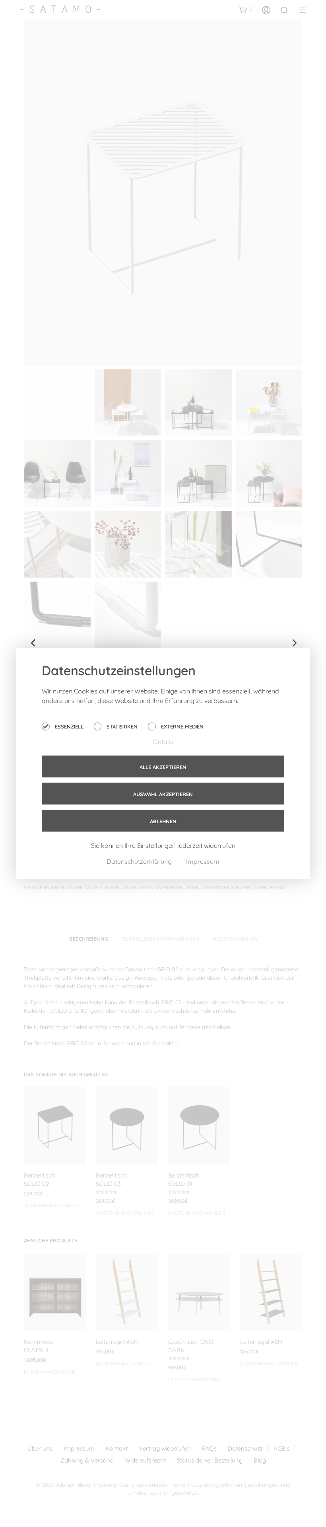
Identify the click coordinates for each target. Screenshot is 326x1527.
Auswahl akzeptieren (163, 794)
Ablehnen (163, 821)
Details (163, 742)
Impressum (202, 861)
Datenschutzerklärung (140, 861)
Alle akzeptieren (163, 767)
